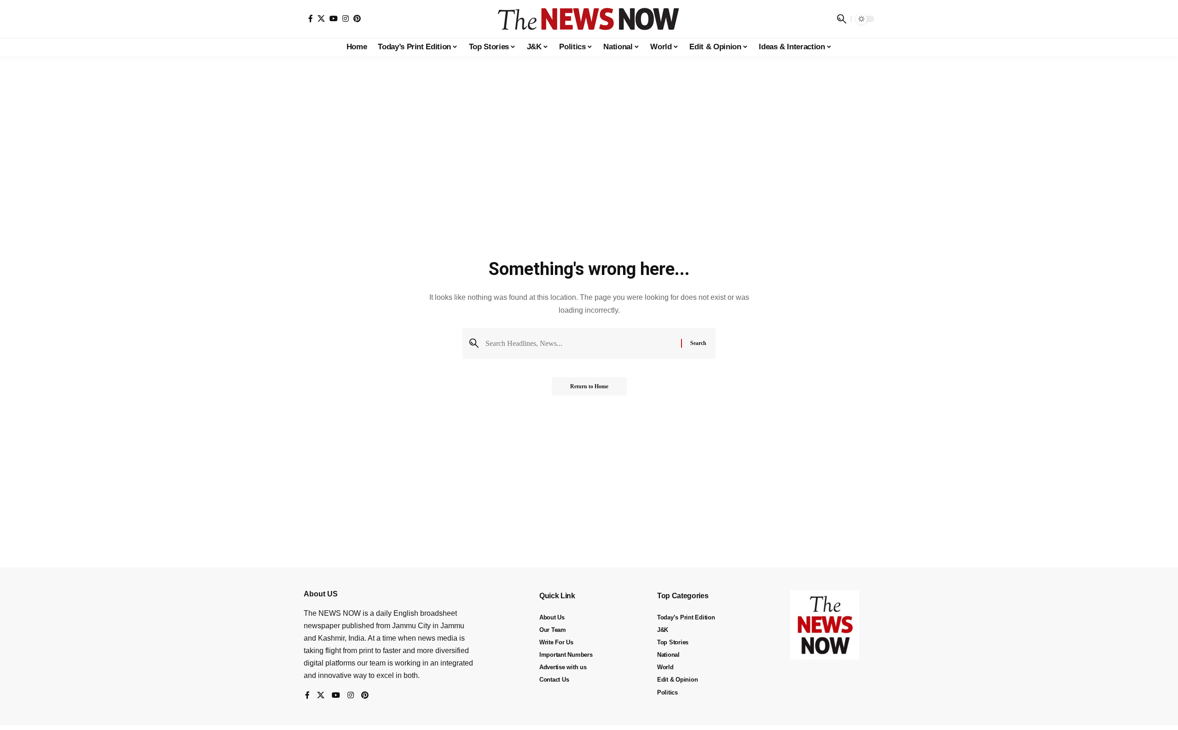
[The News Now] (589, 19)
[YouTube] (333, 18)
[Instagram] (345, 18)
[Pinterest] (357, 18)
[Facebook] (310, 18)
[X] (321, 18)
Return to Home (589, 386)
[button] (841, 18)
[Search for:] (580, 343)
